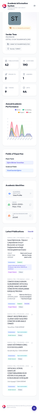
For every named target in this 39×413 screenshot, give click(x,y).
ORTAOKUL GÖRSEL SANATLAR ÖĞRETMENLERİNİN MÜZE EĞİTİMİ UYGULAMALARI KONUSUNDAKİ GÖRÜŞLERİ (17, 373)
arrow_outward (32, 238)
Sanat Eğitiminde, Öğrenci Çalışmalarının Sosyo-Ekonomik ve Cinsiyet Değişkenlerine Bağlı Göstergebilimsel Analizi (17, 245)
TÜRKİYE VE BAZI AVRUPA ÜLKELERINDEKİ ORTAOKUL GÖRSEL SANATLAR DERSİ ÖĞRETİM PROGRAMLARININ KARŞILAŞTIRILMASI (18, 286)
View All (30, 231)
